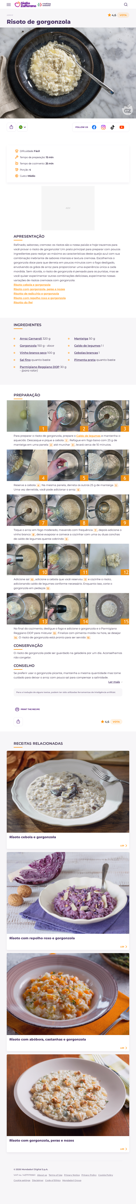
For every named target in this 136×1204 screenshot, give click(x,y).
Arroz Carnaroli (31, 338)
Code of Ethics (53, 1180)
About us (42, 1175)
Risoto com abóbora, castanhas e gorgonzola (47, 1039)
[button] (111, 682)
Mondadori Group (71, 1180)
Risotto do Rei (23, 302)
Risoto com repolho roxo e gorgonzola (40, 298)
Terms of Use (55, 1175)
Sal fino (25, 360)
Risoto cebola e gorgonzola (32, 284)
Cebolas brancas (86, 352)
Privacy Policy (89, 1175)
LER (122, 845)
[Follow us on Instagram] (104, 127)
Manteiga (81, 338)
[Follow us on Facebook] (94, 127)
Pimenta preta (85, 360)
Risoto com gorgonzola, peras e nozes (39, 289)
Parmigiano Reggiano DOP (40, 367)
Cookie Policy (105, 1175)
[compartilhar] (11, 127)
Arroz (10, 15)
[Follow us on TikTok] (113, 127)
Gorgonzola (28, 345)
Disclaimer (37, 1180)
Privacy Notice (72, 1175)
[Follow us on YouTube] (122, 127)
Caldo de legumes (87, 345)
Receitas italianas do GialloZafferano (33, 4)
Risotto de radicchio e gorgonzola (36, 293)
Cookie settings (22, 1180)
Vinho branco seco (33, 352)
